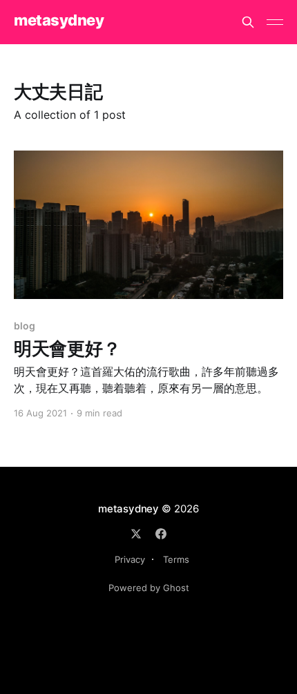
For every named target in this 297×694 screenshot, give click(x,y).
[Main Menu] (275, 22)
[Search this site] (248, 22)
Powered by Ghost (148, 587)
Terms (176, 559)
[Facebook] (160, 533)
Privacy (130, 559)
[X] (136, 533)
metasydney (59, 20)
